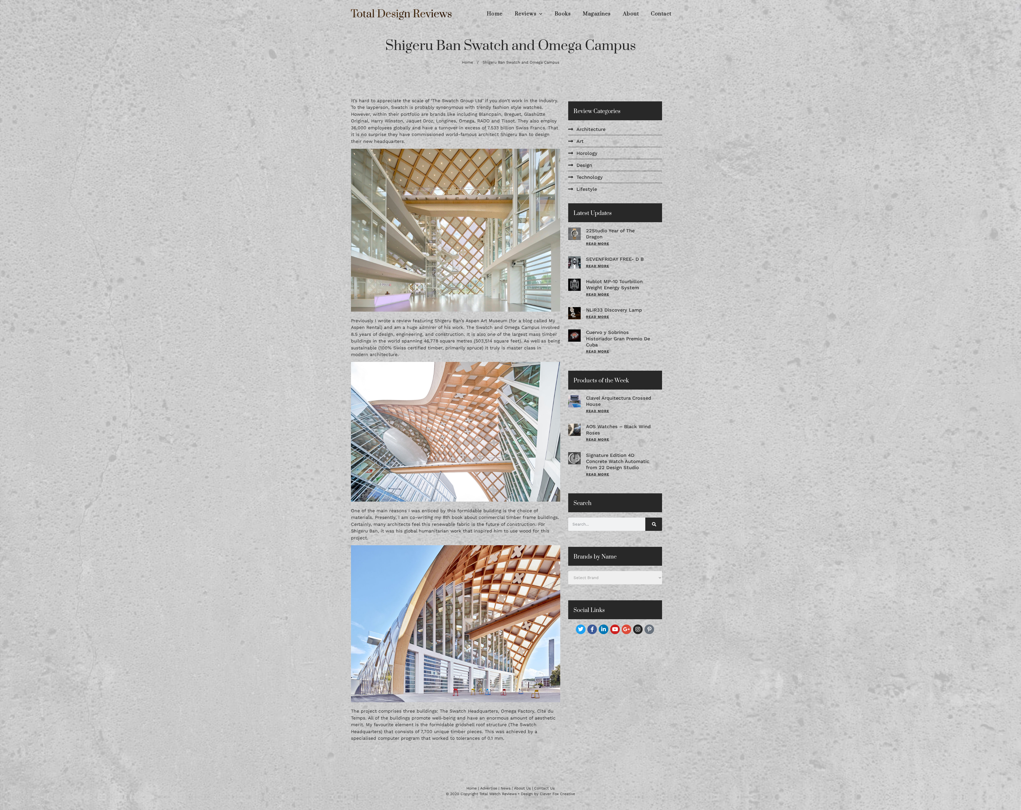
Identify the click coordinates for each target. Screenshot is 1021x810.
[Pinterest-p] (649, 629)
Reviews (526, 14)
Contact (661, 14)
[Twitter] (580, 629)
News (505, 788)
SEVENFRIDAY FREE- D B (615, 259)
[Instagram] (638, 629)
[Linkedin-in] (603, 629)
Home (495, 14)
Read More (597, 244)
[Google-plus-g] (626, 629)
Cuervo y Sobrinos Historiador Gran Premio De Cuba (618, 338)
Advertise (488, 788)
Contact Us (544, 788)
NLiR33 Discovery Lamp (614, 310)
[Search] (653, 524)
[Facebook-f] (592, 629)
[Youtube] (615, 629)
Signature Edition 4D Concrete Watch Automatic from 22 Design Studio (617, 461)
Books (563, 14)
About (631, 14)
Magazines (597, 14)
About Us (522, 788)
